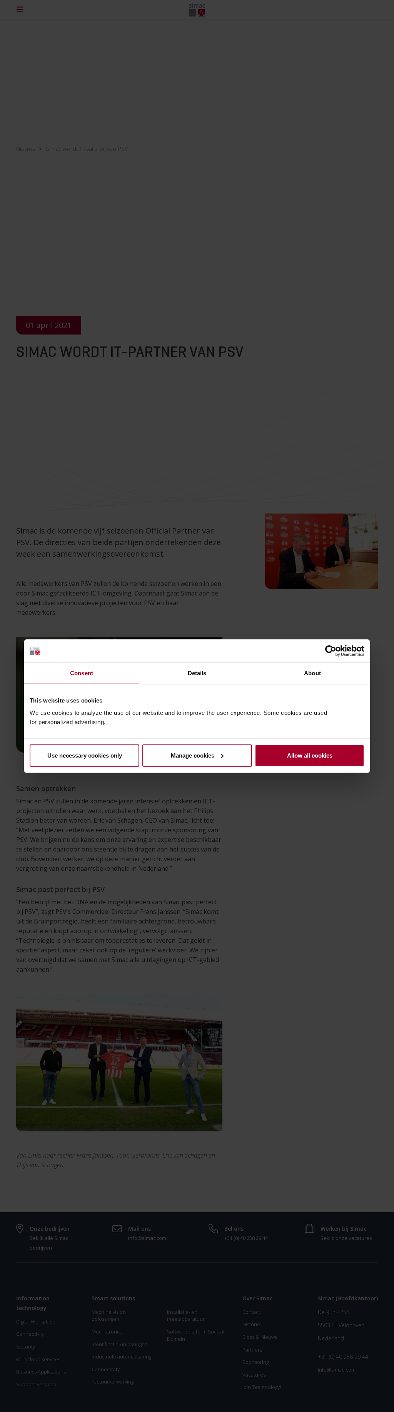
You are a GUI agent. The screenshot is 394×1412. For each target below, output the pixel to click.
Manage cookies (192, 755)
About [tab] (312, 673)
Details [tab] (197, 673)
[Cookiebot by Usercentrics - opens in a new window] (330, 651)
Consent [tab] (81, 673)
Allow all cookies (309, 755)
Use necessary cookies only (84, 755)
